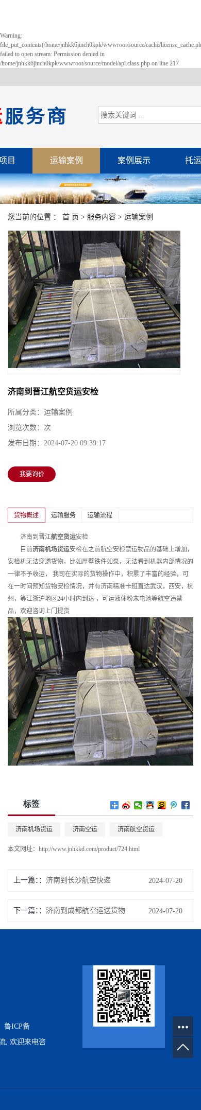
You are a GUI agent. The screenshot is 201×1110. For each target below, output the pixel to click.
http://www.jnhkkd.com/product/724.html (89, 849)
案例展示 (134, 160)
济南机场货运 (34, 829)
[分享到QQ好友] (150, 805)
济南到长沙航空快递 (78, 880)
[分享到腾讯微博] (174, 805)
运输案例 (66, 160)
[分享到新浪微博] (126, 805)
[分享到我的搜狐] (162, 805)
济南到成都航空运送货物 (85, 910)
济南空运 (85, 829)
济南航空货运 (136, 829)
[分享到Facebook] (185, 805)
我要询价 (32, 474)
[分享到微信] (138, 805)
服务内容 (101, 217)
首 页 (70, 217)
